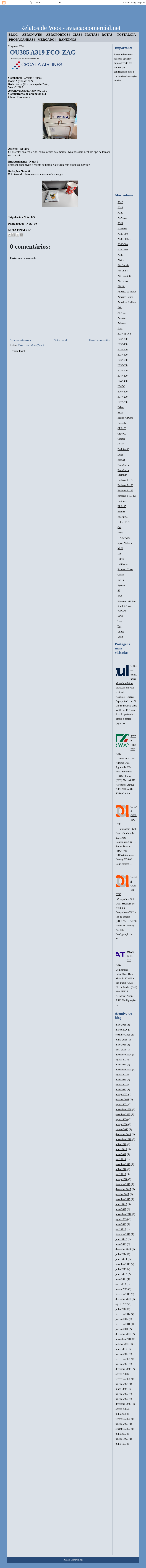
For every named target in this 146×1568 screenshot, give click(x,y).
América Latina (125, 297)
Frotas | (92, 34)
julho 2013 (121, 1269)
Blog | (14, 34)
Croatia (121, 439)
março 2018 (121, 1179)
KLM (120, 548)
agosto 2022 (122, 1084)
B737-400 (122, 344)
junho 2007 (121, 1389)
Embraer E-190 (125, 485)
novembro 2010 (123, 1339)
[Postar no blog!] (13, 235)
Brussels (122, 423)
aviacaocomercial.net (30, 58)
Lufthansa (122, 564)
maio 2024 (121, 1064)
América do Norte (127, 291)
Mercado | (47, 39)
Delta (120, 454)
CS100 (121, 444)
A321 (120, 223)
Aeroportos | (58, 34)
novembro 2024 (123, 1054)
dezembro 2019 (123, 1134)
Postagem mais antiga (99, 340)
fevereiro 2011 (123, 1324)
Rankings (67, 39)
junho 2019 (121, 1149)
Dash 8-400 (123, 449)
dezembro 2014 (123, 1249)
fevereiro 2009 (123, 1359)
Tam (120, 621)
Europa (121, 511)
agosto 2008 (122, 1374)
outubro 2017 (122, 1194)
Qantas (121, 574)
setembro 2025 (123, 1034)
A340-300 (123, 244)
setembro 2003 (123, 1429)
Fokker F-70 (124, 522)
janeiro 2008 (122, 1384)
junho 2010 (121, 1349)
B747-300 (122, 375)
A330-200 (123, 234)
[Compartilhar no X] (17, 235)
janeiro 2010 (122, 1354)
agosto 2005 (122, 1409)
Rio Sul (121, 580)
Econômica (123, 465)
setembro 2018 (123, 1164)
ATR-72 (122, 312)
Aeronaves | (32, 34)
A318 (120, 202)
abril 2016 (121, 1229)
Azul (120, 328)
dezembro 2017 (123, 1189)
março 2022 (121, 1094)
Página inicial (60, 340)
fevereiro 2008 (123, 1379)
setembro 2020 (123, 1114)
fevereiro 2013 (123, 1294)
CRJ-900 (122, 433)
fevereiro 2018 (123, 1184)
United (121, 631)
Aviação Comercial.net (73, 1560)
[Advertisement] (126, 137)
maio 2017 (121, 1209)
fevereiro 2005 (123, 1419)
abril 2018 (121, 1174)
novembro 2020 (123, 1109)
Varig (120, 637)
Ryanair (121, 585)
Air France (123, 281)
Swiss (120, 616)
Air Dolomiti (124, 276)
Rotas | (108, 34)
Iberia (120, 532)
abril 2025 (121, 1049)
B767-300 (122, 391)
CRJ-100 (122, 428)
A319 (120, 207)
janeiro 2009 (122, 1364)
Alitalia (121, 286)
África (121, 260)
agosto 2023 (122, 1074)
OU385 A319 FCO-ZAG (43, 52)
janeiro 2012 (122, 1319)
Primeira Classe (125, 569)
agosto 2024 (122, 1059)
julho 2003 (121, 1434)
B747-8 (121, 386)
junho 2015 (121, 1239)
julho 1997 (121, 1444)
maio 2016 (121, 1224)
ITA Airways (124, 538)
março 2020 (121, 1124)
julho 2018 (121, 1169)
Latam (121, 559)
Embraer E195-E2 (127, 496)
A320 (120, 213)
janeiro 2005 (122, 1424)
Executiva (122, 517)
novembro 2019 (123, 1139)
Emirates (122, 501)
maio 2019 (121, 1154)
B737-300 (122, 339)
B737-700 (122, 360)
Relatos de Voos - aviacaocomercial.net (70, 27)
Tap (119, 626)
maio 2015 (121, 1244)
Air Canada (123, 265)
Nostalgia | (127, 34)
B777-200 (122, 396)
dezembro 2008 (123, 1369)
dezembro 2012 (123, 1299)
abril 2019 (121, 1159)
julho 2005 (121, 1414)
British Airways (125, 418)
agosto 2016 (122, 1219)
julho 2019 (121, 1144)
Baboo (121, 407)
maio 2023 (121, 1079)
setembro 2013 (123, 1264)
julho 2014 (121, 1254)
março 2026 (121, 1029)
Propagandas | (22, 39)
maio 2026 (121, 1024)
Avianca (122, 323)
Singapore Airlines (127, 601)
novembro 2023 (123, 1069)
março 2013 (121, 1289)
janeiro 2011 (122, 1329)
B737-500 (122, 349)
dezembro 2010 (123, 1334)
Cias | (77, 34)
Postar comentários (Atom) (31, 345)
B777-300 (122, 402)
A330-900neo (124, 239)
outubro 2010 (122, 1344)
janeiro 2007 (122, 1394)
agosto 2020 (122, 1119)
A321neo (122, 228)
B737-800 (122, 365)
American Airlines (127, 302)
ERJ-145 (122, 506)
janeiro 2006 (122, 1399)
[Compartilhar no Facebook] (21, 235)
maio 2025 (121, 1044)
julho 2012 (121, 1309)
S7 (119, 590)
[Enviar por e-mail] (10, 235)
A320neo (122, 218)
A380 (120, 255)
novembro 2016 (123, 1214)
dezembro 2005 (123, 1404)
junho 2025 (121, 1039)
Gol (119, 527)
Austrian (122, 318)
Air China (122, 270)
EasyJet (121, 460)
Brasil (120, 412)
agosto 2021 (122, 1104)
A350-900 (123, 249)
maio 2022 (121, 1089)
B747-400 (122, 381)
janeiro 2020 (122, 1129)
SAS (120, 595)
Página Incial (18, 351)
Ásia (120, 307)
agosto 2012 (122, 1304)
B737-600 (122, 354)
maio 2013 (121, 1279)
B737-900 (122, 370)
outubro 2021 (122, 1099)
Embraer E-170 (125, 480)
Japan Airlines (125, 543)
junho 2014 (121, 1259)
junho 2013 (121, 1274)
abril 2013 (121, 1284)
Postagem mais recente (20, 340)
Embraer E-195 (125, 490)
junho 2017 (121, 1204)
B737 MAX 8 (124, 333)
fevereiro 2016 (123, 1234)
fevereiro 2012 (123, 1314)
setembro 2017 (123, 1199)
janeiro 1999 (122, 1439)
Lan (119, 553)
